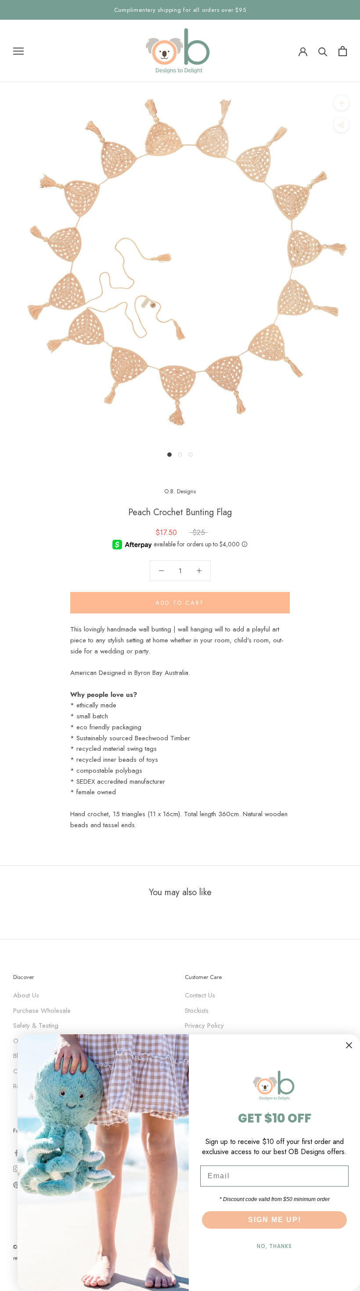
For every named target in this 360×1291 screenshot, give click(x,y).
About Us (26, 995)
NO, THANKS (274, 1246)
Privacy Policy (204, 1025)
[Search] (323, 51)
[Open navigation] (18, 51)
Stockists (197, 1010)
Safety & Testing (35, 1025)
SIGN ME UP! (274, 1219)
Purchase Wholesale (42, 1010)
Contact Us (200, 995)
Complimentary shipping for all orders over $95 (180, 10)
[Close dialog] (349, 1045)
